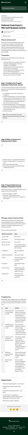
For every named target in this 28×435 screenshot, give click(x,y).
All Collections (4, 15)
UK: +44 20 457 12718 (20, 427)
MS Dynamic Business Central (7, 20)
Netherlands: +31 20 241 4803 (9, 427)
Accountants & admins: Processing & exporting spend (12, 17)
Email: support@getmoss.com (12, 428)
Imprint (20, 428)
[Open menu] (25, 2)
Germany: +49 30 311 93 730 (14, 425)
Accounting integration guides (7, 18)
